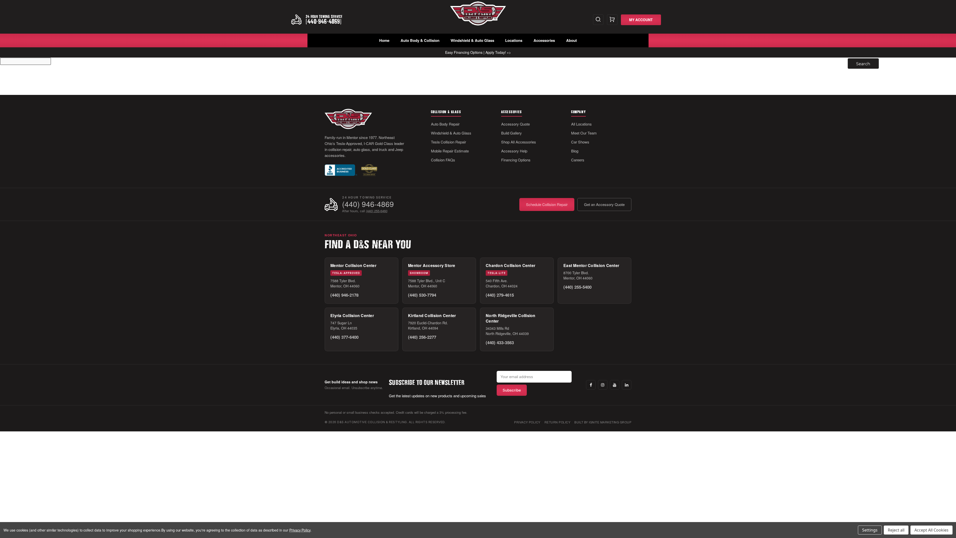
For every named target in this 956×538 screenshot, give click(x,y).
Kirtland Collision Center (432, 315)
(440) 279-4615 (500, 295)
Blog (574, 150)
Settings (870, 530)
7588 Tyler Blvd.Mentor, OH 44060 (344, 283)
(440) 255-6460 (376, 210)
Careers (577, 159)
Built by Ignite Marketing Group (602, 422)
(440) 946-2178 (344, 295)
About (571, 40)
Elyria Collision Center (352, 315)
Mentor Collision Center (353, 265)
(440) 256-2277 (422, 337)
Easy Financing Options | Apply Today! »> (478, 52)
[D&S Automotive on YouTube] (614, 385)
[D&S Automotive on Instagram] (602, 385)
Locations (513, 40)
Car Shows (580, 141)
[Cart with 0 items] (612, 19)
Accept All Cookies (931, 530)
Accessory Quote (515, 124)
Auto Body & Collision (420, 40)
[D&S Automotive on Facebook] (591, 385)
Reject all (896, 530)
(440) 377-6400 (344, 337)
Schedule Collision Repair (547, 204)
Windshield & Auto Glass (472, 40)
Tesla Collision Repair (448, 141)
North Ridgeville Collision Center (511, 318)
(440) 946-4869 (368, 204)
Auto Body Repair (445, 124)
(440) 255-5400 (577, 287)
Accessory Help (514, 150)
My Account (641, 19)
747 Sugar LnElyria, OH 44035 (343, 325)
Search (598, 19)
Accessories (544, 40)
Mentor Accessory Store (431, 265)
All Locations (581, 124)
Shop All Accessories (518, 141)
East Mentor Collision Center (591, 265)
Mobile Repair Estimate (450, 150)
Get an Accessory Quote (604, 204)
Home (384, 40)
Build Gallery (511, 132)
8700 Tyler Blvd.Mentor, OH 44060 (578, 275)
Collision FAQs (443, 159)
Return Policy (557, 422)
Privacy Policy (527, 422)
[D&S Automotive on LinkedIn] (626, 385)
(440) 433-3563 (500, 342)
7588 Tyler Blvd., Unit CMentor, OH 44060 (426, 283)
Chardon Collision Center (510, 265)
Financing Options (516, 159)
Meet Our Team (584, 132)
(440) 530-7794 (422, 295)
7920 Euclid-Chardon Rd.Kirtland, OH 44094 (428, 325)
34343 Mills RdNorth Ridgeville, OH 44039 (507, 331)
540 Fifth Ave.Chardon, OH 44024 (502, 283)
